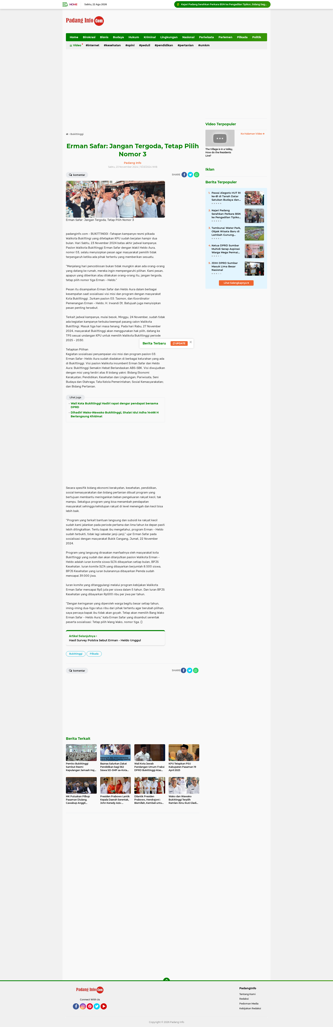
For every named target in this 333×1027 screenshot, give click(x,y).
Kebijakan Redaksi (250, 1008)
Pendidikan (165, 45)
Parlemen (225, 37)
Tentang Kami (247, 994)
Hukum (134, 37)
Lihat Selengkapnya (235, 282)
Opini (131, 45)
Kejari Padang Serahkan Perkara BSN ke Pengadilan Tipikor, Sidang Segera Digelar (224, 4)
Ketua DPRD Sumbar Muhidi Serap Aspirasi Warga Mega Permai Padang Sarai (226, 249)
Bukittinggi (75, 653)
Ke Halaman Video (252, 133)
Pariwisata (206, 37)
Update (180, 343)
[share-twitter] (190, 174)
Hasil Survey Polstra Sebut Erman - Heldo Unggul (105, 640)
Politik (256, 37)
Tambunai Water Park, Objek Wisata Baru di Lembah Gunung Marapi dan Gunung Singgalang (226, 231)
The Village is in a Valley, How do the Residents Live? (219, 152)
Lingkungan (169, 37)
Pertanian (187, 45)
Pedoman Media (248, 1003)
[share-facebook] (184, 174)
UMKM (205, 45)
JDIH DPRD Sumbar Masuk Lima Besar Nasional (225, 266)
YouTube (106, 1011)
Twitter (98, 1011)
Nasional (188, 37)
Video (77, 45)
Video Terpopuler (220, 124)
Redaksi (244, 998)
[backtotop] (166, 981)
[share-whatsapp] (196, 174)
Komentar (79, 174)
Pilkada (242, 37)
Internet (93, 45)
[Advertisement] (197, 21)
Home (73, 4)
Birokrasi (89, 37)
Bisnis (104, 37)
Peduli (145, 45)
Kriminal (150, 37)
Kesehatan (113, 45)
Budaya (118, 37)
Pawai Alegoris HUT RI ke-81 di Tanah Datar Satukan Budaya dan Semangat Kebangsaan (226, 196)
